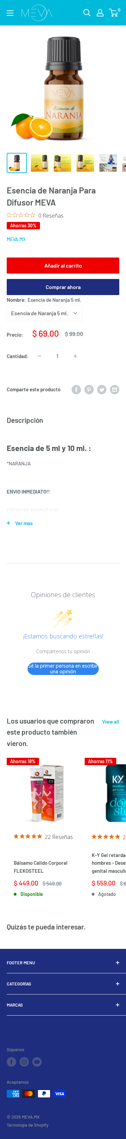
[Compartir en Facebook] (76, 389)
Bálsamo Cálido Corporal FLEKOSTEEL (41, 866)
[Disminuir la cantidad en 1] (40, 356)
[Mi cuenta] (100, 12)
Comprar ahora (63, 287)
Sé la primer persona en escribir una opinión (63, 669)
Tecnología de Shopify (27, 1125)
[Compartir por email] (114, 389)
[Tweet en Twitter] (102, 389)
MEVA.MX (16, 239)
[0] (114, 13)
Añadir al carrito (63, 265)
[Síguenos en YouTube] (37, 1062)
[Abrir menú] (10, 13)
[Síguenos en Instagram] (24, 1062)
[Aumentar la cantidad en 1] (75, 356)
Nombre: (44, 300)
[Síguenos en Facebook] (11, 1062)
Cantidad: (17, 356)
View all (110, 722)
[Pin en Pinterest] (89, 389)
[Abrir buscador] (87, 12)
